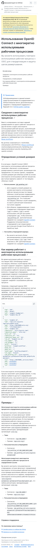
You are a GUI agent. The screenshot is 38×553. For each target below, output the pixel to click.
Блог (29, 546)
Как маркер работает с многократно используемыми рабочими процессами (17, 252)
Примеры (6, 402)
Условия (16, 544)
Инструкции (18, 6)
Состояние (4, 546)
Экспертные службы (20, 546)
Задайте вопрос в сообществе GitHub (14, 529)
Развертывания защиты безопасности (15, 8)
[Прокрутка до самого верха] (34, 549)
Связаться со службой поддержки (13, 532)
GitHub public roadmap (22, 107)
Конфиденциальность (27, 544)
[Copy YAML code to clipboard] (34, 304)
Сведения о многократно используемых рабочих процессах (14, 115)
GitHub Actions (8, 6)
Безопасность (28, 6)
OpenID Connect (29, 220)
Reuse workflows (7, 139)
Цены (11, 546)
